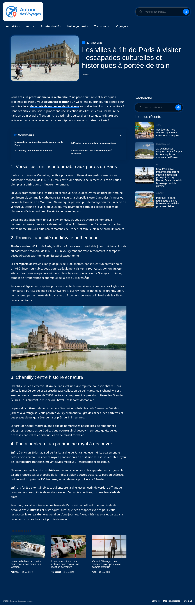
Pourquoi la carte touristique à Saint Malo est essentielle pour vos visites (167, 202)
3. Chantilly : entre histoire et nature (33, 150)
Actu (94, 572)
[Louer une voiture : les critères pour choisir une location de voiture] (68, 546)
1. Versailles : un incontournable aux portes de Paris (38, 143)
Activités (15, 572)
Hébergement (163, 144)
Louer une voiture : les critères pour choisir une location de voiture (65, 564)
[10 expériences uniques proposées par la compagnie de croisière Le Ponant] (144, 150)
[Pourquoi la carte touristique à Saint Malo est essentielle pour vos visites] (144, 199)
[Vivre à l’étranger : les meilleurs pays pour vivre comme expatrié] (109, 546)
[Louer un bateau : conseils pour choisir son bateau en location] (28, 546)
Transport (56, 572)
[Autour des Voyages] (23, 12)
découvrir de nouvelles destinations (54, 106)
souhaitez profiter (56, 102)
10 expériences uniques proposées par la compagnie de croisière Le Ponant (169, 153)
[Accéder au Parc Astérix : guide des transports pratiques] (144, 130)
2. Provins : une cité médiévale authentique (93, 143)
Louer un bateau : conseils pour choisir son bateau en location (26, 564)
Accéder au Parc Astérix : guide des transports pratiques (167, 132)
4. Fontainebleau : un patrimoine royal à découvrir (91, 152)
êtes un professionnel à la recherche (43, 97)
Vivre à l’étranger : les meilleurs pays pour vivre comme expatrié (106, 564)
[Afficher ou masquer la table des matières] (78, 135)
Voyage (86, 75)
